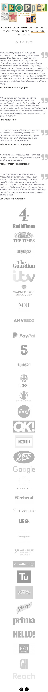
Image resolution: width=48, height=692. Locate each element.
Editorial (6, 27)
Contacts (24, 34)
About (25, 31)
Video (6, 31)
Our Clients (38, 31)
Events (16, 31)
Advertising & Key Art (26, 27)
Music (43, 27)
